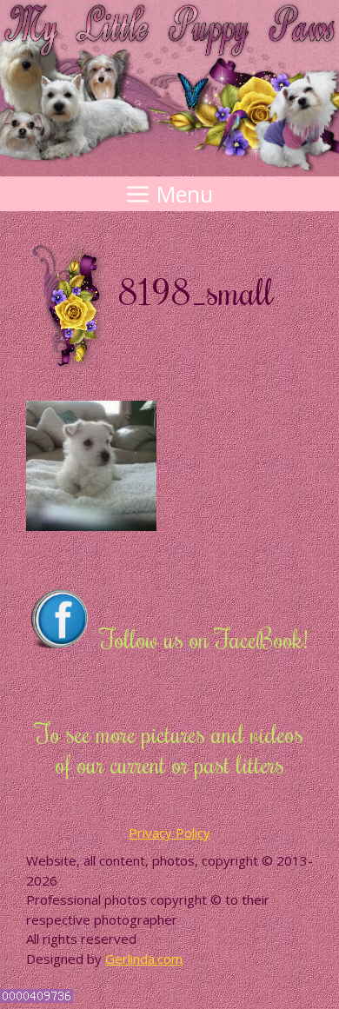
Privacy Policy (169, 832)
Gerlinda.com (144, 958)
